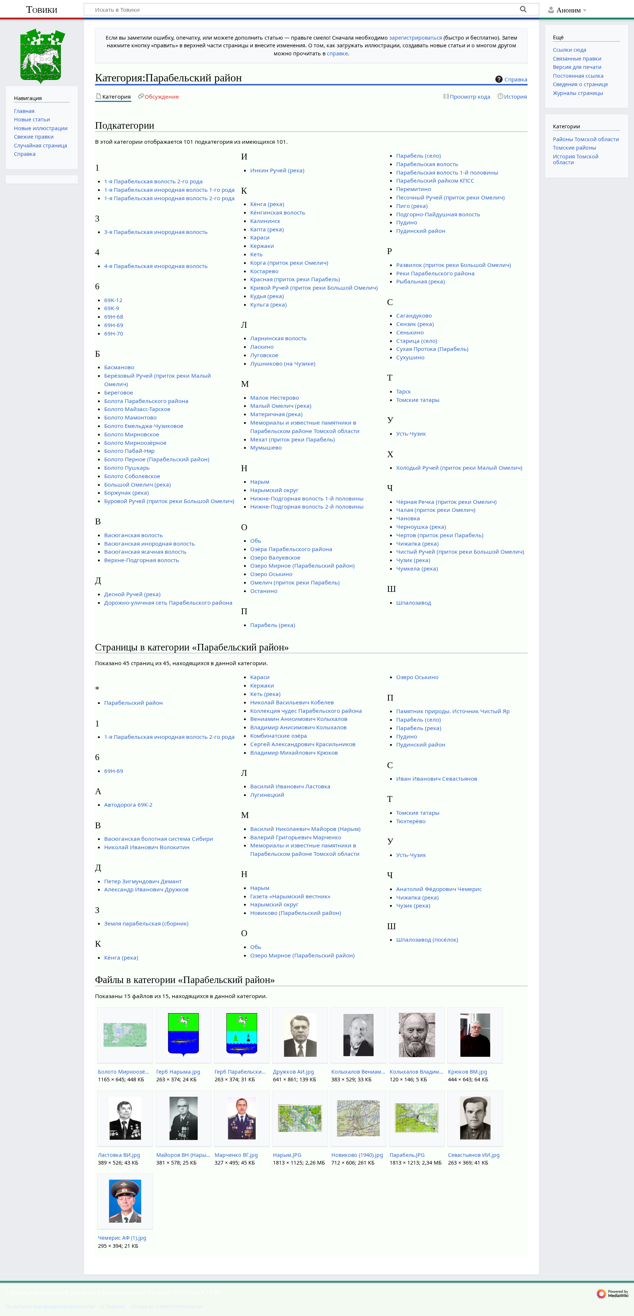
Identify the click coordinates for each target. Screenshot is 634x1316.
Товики (41, 9)
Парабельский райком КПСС (435, 180)
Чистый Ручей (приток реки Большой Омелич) (460, 551)
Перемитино (413, 189)
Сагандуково (414, 315)
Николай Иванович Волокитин (147, 847)
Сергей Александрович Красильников (303, 744)
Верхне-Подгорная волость (141, 560)
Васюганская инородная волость (149, 543)
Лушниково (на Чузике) (283, 363)
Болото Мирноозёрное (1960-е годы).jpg (125, 1071)
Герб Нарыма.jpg (178, 1071)
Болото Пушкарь (127, 467)
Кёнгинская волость (277, 212)
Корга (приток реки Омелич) (289, 262)
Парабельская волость (427, 164)
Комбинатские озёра (278, 735)
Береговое (118, 392)
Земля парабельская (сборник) (146, 923)
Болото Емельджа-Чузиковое (143, 425)
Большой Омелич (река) (137, 484)
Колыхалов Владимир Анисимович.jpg (417, 1071)
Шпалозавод (413, 602)
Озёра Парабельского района (291, 549)
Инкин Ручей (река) (277, 170)
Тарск (403, 391)
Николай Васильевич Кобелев (292, 702)
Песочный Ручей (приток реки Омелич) (450, 197)
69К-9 (111, 308)
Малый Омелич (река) (280, 405)
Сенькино (410, 332)
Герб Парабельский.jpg (242, 1071)
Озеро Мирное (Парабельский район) (302, 565)
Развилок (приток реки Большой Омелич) (453, 264)
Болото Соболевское (132, 476)
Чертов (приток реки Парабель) (440, 535)
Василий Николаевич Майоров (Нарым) (305, 828)
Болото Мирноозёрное (135, 442)
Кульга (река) (268, 304)
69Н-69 (113, 325)
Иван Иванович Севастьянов (436, 778)
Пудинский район (420, 230)
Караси (260, 237)
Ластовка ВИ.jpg (119, 1154)
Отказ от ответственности (166, 1306)
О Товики (112, 1306)
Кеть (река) (265, 693)
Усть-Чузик (411, 433)
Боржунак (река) (126, 492)
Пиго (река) (412, 205)
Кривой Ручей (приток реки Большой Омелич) (314, 287)
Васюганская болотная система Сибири (158, 838)
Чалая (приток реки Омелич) (436, 509)
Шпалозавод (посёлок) (427, 939)
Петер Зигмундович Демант (143, 881)
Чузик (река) (413, 560)
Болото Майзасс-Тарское (137, 409)
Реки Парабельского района (435, 273)
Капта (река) (267, 229)
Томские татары (418, 399)
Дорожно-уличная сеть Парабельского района (168, 602)
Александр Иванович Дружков (146, 889)
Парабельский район (133, 702)
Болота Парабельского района (146, 400)
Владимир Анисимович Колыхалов (298, 727)
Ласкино (262, 346)
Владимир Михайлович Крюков (294, 752)
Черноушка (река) (421, 526)
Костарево (264, 271)
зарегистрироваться (415, 37)
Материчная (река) (276, 414)
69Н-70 (113, 333)
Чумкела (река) (417, 568)
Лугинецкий (267, 794)
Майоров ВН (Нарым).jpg (183, 1154)
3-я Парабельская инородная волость (156, 231)
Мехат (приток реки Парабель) (292, 439)
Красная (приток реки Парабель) (295, 279)
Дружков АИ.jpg (293, 1071)
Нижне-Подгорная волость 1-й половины (307, 498)
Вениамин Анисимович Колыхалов (298, 718)
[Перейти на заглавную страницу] (42, 51)
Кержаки (262, 245)
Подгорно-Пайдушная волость (438, 214)
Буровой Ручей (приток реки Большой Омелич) (169, 501)
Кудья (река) (267, 296)
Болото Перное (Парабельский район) (156, 459)
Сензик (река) (415, 323)
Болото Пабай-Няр (129, 450)
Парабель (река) (272, 624)
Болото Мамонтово (130, 417)
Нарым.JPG (287, 1154)
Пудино (406, 222)
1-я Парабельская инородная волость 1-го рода (169, 189)
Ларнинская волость (278, 338)
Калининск (265, 220)
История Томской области (575, 159)
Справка (516, 79)
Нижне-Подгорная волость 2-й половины (307, 506)
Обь (255, 540)
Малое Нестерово (274, 397)
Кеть (256, 254)
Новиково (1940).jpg (357, 1154)
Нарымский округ (274, 490)
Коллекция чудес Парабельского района (306, 710)
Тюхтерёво (411, 821)
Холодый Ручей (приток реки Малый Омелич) (459, 467)
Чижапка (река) (417, 543)
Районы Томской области (586, 139)
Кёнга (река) (267, 204)
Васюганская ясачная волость (145, 551)
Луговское (264, 355)
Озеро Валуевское (275, 557)
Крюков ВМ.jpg (467, 1071)
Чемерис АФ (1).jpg (122, 1237)
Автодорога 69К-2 (128, 804)
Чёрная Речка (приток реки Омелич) (446, 501)
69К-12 (113, 300)
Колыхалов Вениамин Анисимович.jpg (358, 1071)
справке (337, 53)
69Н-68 (113, 316)
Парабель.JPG (407, 1154)
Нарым (259, 481)
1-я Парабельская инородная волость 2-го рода (169, 198)
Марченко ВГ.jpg (236, 1154)
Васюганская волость (133, 535)
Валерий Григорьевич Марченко (295, 837)
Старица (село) (416, 340)
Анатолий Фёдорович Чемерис (439, 888)
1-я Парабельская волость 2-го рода (153, 181)
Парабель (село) (418, 155)
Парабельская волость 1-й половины (447, 172)
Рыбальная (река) (420, 281)
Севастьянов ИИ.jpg (474, 1154)
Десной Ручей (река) (132, 594)
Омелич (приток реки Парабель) (295, 582)
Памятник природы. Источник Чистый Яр (453, 711)
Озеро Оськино (271, 574)
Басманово (119, 367)
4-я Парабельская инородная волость (156, 266)
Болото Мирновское (131, 434)
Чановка (408, 518)
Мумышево (266, 447)
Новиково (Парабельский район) (295, 912)
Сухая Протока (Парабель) (432, 348)
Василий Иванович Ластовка (290, 786)
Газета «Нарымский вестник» (290, 896)
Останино (263, 590)
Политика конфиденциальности (50, 1306)
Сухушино (410, 357)
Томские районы (574, 147)
